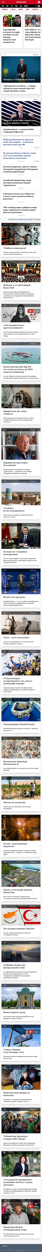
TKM (16, 6)
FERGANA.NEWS (21, 2)
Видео (21, 9)
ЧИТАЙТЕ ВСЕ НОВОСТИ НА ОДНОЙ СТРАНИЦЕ (24, 219)
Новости (5, 9)
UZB (21, 6)
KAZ (3, 6)
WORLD (26, 6)
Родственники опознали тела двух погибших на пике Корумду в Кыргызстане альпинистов (11, 35)
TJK (12, 6)
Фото (27, 9)
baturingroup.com (20, 1250)
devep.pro (36, 1250)
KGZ (7, 6)
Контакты (4, 1246)
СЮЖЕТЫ (35, 9)
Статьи (13, 9)
